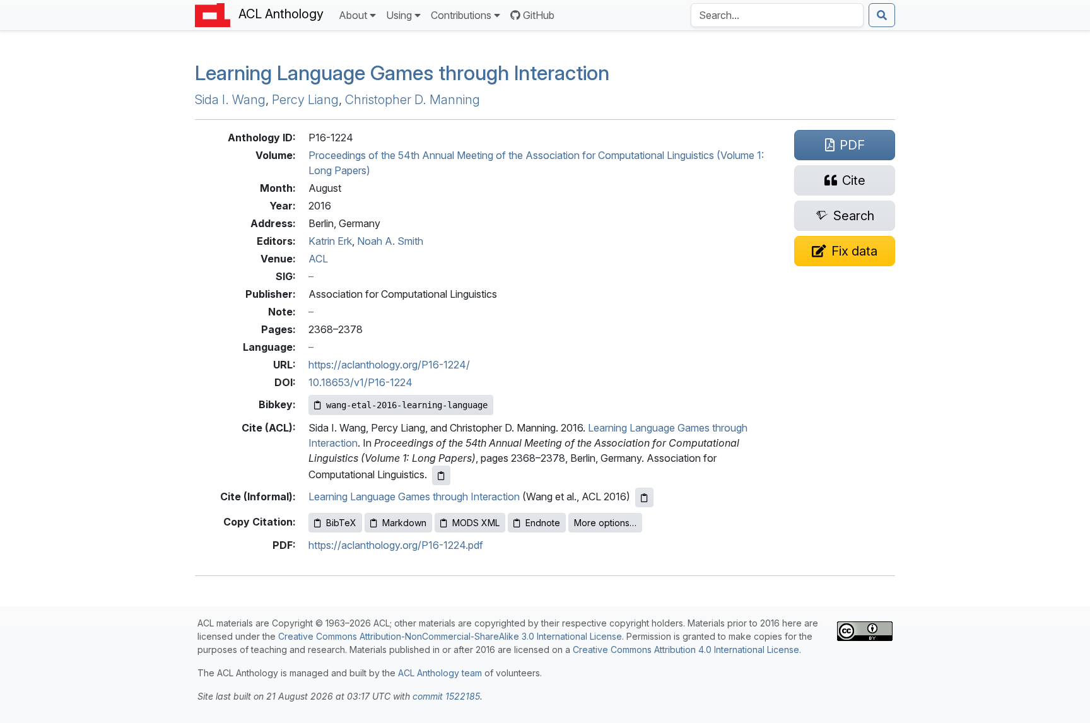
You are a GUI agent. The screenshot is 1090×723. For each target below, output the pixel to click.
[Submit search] (882, 15)
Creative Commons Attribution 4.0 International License (686, 649)
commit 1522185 (446, 696)
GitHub (538, 15)
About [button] (353, 15)
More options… (605, 522)
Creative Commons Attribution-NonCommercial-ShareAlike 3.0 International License (450, 636)
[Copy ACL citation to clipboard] (441, 475)
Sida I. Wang (230, 99)
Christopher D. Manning (412, 99)
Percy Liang (305, 99)
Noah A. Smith (390, 241)
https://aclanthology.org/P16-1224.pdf (395, 545)
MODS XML (476, 522)
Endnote (542, 522)
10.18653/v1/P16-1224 (360, 382)
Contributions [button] (461, 15)
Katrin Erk (330, 241)
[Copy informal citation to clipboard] (644, 497)
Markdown (404, 522)
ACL (318, 258)
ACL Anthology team (440, 672)
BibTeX (341, 522)
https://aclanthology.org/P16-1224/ (389, 364)
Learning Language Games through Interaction (402, 73)
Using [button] (399, 15)
